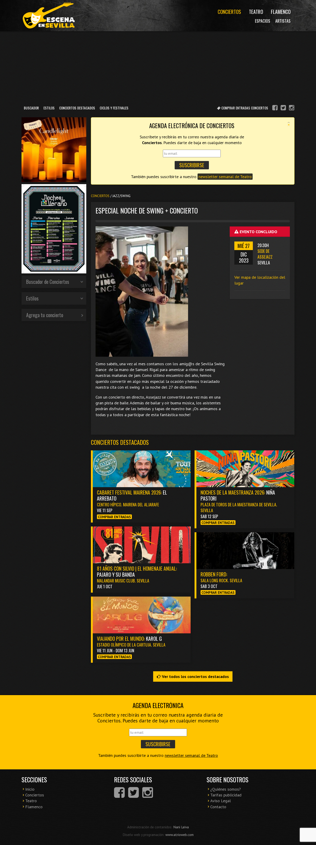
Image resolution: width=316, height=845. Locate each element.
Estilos (49, 107)
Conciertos (229, 11)
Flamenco (281, 11)
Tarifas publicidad (226, 795)
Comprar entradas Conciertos (244, 107)
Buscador (31, 107)
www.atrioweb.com (179, 834)
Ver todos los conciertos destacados (195, 676)
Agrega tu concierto (44, 315)
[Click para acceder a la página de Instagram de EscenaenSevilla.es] (291, 108)
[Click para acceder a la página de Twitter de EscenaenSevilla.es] (283, 108)
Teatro (256, 11)
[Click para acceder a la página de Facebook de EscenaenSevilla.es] (275, 108)
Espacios (262, 21)
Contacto (218, 806)
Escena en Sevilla (48, 15)
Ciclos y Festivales (114, 107)
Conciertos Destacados (77, 107)
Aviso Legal (220, 800)
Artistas (283, 21)
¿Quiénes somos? (225, 789)
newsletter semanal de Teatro (225, 176)
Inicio (29, 789)
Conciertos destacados (120, 442)
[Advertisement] (158, 66)
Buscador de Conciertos (47, 281)
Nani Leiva (181, 827)
